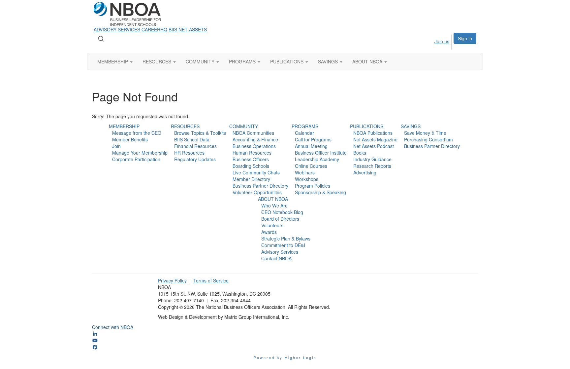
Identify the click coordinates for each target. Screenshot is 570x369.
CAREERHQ (154, 29)
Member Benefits (130, 139)
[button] (115, 61)
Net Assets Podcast (373, 146)
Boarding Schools (251, 166)
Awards (269, 232)
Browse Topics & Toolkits (200, 132)
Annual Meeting (311, 146)
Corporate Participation (136, 159)
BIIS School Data (191, 139)
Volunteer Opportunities (257, 192)
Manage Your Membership (140, 152)
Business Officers (251, 159)
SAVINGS (411, 126)
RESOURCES (185, 126)
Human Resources (252, 152)
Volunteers (272, 225)
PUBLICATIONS (366, 126)
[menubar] (436, 41)
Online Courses (311, 166)
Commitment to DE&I (283, 245)
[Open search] (101, 39)
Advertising (364, 172)
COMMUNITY (243, 126)
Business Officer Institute (321, 152)
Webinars (305, 172)
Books (359, 152)
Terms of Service (211, 280)
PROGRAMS (305, 126)
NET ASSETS (192, 29)
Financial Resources (195, 146)
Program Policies (312, 185)
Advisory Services (279, 251)
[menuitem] (436, 41)
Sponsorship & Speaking (320, 192)
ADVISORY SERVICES (117, 29)
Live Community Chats (256, 172)
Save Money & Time (425, 132)
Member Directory (251, 179)
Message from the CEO (136, 132)
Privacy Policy (172, 280)
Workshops (306, 179)
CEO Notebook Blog (282, 212)
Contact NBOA (276, 258)
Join (116, 146)
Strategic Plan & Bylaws (285, 238)
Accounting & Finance (255, 139)
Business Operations (254, 146)
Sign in (465, 38)
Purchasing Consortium (428, 139)
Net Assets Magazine (375, 139)
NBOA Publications (373, 132)
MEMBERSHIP (124, 126)
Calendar (304, 132)
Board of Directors (280, 218)
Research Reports (372, 166)
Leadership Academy (317, 159)
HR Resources (189, 152)
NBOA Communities (253, 132)
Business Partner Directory (260, 185)
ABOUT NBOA (273, 199)
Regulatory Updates (195, 159)
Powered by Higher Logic (285, 357)
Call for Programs (313, 139)
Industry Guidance (372, 159)
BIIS (173, 29)
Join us (441, 41)
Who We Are (274, 205)
